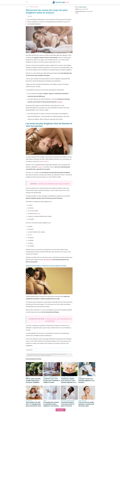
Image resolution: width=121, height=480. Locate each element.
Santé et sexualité (34, 6)
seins (38, 213)
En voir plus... (60, 410)
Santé (27, 377)
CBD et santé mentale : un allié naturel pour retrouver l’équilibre (33, 380)
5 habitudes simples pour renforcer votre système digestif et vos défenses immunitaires (69, 380)
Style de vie (29, 400)
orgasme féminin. (44, 161)
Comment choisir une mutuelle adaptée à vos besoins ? (86, 380)
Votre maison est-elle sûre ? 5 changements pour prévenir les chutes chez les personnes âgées (34, 404)
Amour (27, 6)
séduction (49, 259)
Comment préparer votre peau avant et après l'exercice (67, 404)
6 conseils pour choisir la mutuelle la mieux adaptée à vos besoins (51, 404)
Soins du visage (82, 400)
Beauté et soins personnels (50, 377)
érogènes (60, 102)
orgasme (40, 167)
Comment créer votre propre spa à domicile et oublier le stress (51, 380)
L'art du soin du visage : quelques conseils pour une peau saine (86, 404)
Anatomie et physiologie (67, 377)
